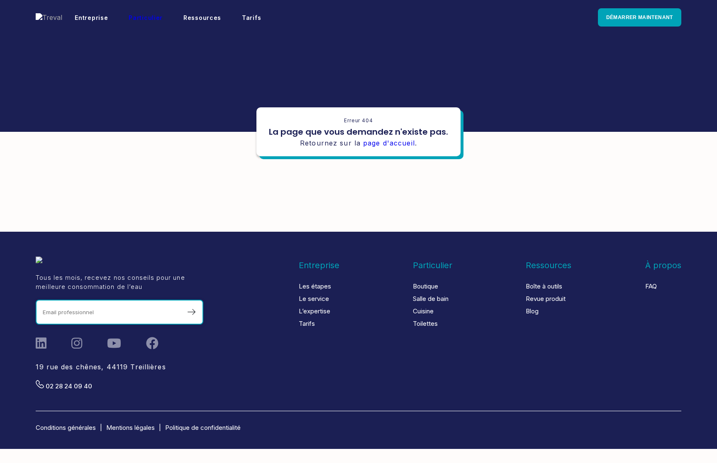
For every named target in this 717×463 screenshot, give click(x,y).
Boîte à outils (544, 286)
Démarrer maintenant (639, 17)
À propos (663, 265)
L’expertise (314, 311)
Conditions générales (66, 427)
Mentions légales (130, 427)
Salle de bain (431, 299)
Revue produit (546, 299)
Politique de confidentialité (203, 427)
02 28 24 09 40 (68, 386)
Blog (532, 311)
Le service (314, 299)
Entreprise (319, 265)
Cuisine (423, 311)
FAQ (651, 286)
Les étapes (315, 286)
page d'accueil (389, 143)
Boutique (425, 286)
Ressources (548, 265)
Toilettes (425, 323)
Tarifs (307, 323)
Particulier (146, 17)
